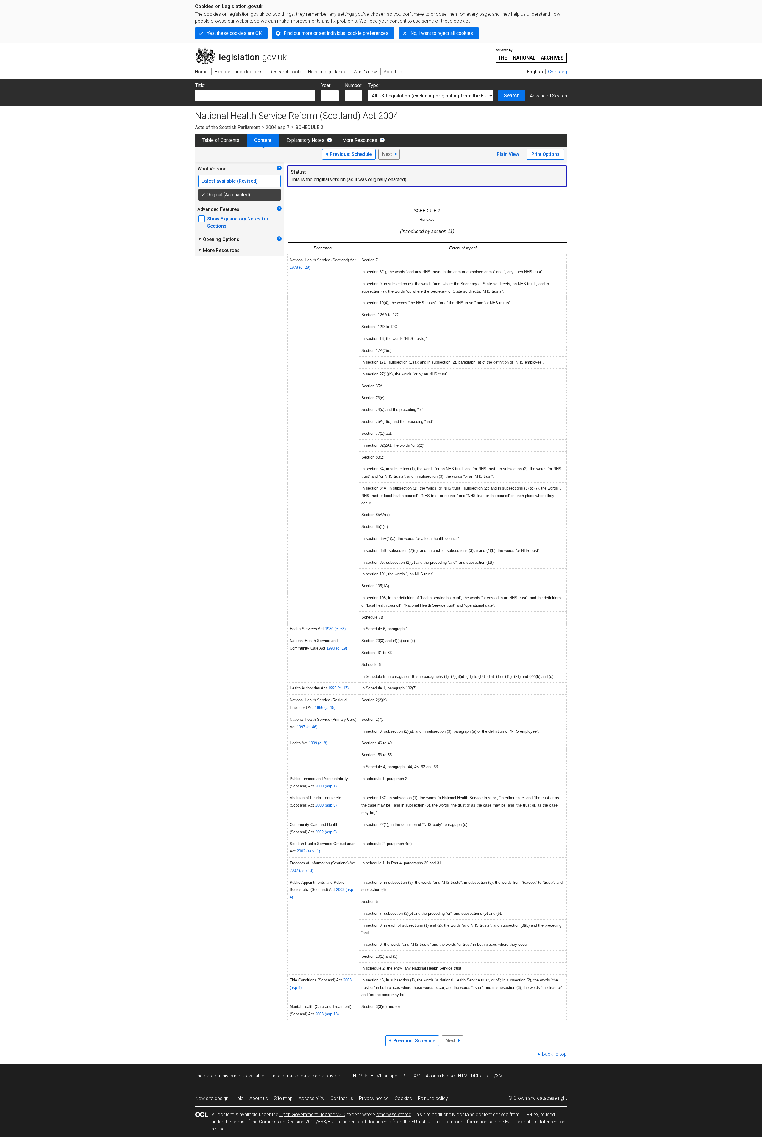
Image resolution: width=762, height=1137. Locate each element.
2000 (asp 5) (326, 805)
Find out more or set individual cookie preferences (336, 33)
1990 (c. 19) (337, 648)
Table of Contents (220, 140)
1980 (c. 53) (335, 629)
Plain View (508, 154)
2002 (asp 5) (326, 832)
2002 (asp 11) (308, 851)
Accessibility (311, 1098)
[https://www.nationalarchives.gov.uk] (531, 53)
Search (511, 95)
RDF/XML (495, 1076)
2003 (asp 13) (327, 1014)
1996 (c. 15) (325, 707)
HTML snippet (385, 1076)
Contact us (341, 1098)
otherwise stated (393, 1114)
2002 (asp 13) (301, 870)
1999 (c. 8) (318, 743)
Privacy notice (374, 1098)
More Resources (359, 140)
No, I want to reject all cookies (441, 33)
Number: (353, 85)
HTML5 (360, 1076)
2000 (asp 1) (326, 786)
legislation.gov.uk (244, 49)
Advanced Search (548, 96)
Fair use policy (433, 1098)
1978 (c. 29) (300, 267)
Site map (283, 1098)
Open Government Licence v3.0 (312, 1114)
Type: (374, 85)
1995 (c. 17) (338, 688)
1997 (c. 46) (307, 727)
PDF (406, 1076)
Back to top (554, 1054)
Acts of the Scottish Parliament (227, 127)
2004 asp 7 (277, 127)
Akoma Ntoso (440, 1076)
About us (258, 1098)
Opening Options (218, 239)
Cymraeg (557, 71)
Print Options (545, 154)
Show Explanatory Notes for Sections (237, 222)
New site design (211, 1098)
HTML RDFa (470, 1076)
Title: (200, 85)
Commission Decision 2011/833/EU (296, 1121)
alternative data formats (303, 1076)
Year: (326, 85)
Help (238, 1098)
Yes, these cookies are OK (234, 33)
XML (418, 1076)
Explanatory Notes (305, 140)
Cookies (403, 1098)
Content (262, 140)
